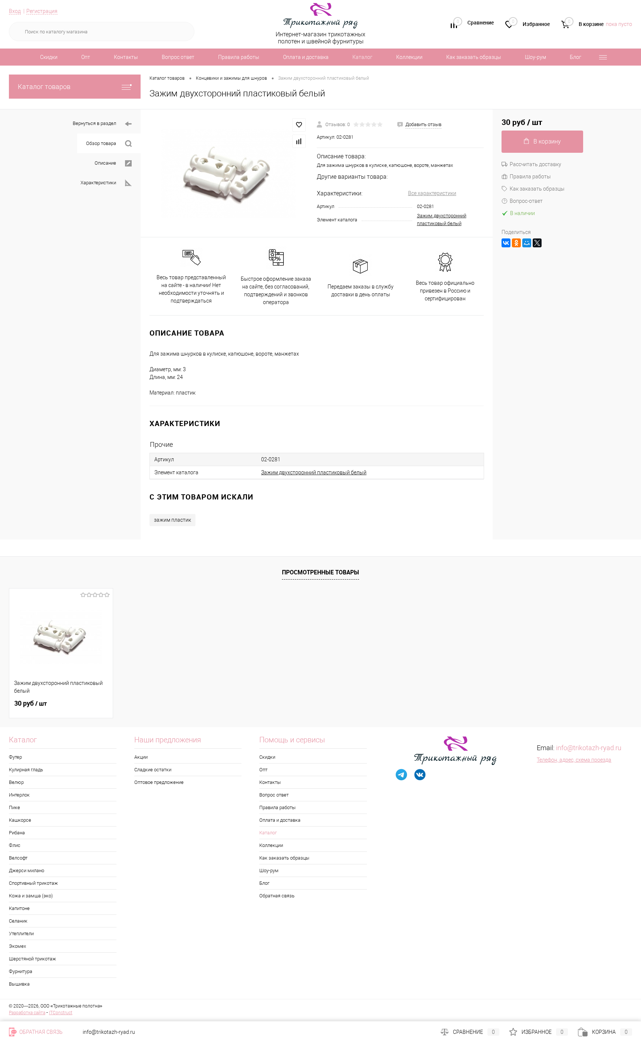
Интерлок (19, 795)
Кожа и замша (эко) (31, 895)
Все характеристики (432, 193)
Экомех (17, 946)
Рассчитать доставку (535, 164)
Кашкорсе (20, 820)
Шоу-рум (535, 57)
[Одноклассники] (516, 242)
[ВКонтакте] (506, 242)
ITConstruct (60, 1012)
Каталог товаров (44, 86)
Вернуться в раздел (94, 123)
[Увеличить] (228, 173)
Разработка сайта (27, 1012)
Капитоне (19, 908)
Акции (141, 757)
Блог (575, 57)
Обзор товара (101, 143)
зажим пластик (172, 520)
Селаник (18, 921)
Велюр (16, 782)
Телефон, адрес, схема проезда (574, 760)
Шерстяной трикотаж (32, 959)
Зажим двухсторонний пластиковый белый (313, 472)
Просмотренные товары (320, 572)
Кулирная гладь (26, 769)
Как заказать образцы (473, 57)
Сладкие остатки (152, 769)
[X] (537, 242)
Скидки (48, 57)
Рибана (17, 832)
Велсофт (18, 858)
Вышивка (19, 984)
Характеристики (98, 182)
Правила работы (238, 57)
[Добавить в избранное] (299, 125)
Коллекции (409, 57)
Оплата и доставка (306, 57)
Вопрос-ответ (526, 201)
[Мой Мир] (526, 242)
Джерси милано (26, 870)
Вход (15, 11)
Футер (15, 757)
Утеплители (21, 933)
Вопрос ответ (178, 57)
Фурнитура (20, 971)
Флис (14, 845)
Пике (14, 807)
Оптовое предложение (159, 782)
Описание (105, 163)
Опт (85, 57)
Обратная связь (277, 895)
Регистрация (41, 11)
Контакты (126, 57)
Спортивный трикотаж (33, 883)
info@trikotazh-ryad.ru (588, 748)
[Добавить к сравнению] (299, 141)
